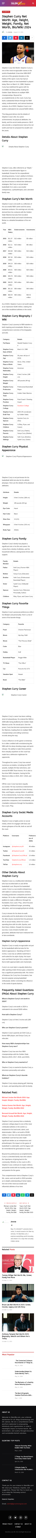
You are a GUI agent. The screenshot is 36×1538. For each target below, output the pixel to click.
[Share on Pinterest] (15, 38)
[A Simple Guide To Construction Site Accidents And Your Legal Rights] (7, 1470)
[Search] (33, 3)
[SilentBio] (18, 3)
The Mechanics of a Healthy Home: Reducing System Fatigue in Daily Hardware (24, 1384)
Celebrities (6, 11)
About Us (28, 1524)
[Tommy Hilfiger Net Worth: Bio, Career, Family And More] (18, 1263)
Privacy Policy (7, 1524)
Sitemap (18, 1527)
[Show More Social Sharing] (32, 38)
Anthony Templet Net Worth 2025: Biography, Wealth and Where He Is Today (16, 1336)
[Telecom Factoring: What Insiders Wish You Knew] (7, 1448)
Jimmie (10, 32)
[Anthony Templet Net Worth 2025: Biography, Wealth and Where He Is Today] (18, 1322)
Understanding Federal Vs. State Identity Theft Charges (23, 1373)
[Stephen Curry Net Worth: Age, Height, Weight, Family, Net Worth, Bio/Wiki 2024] (18, 52)
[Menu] (3, 3)
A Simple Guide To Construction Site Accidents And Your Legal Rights (24, 1469)
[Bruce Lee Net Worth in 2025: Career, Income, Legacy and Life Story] (18, 1293)
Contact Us (18, 1524)
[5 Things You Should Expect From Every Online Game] (7, 1459)
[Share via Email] (27, 38)
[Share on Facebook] (4, 38)
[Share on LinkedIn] (21, 38)
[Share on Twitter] (10, 38)
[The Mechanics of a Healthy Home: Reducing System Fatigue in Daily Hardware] (7, 1385)
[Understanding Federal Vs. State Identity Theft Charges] (7, 1374)
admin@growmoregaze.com (17, 1504)
